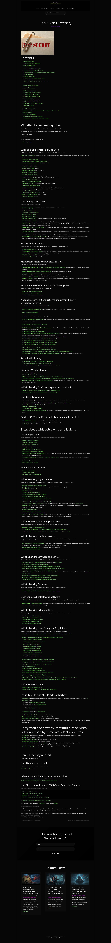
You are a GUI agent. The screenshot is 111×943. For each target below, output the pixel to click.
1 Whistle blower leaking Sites (28, 61)
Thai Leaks (24, 713)
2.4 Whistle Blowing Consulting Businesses (32, 92)
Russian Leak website (31, 176)
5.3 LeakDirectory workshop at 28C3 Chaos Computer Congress (36, 118)
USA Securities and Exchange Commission (30, 376)
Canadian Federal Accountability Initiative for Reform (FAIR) (34, 494)
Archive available (41, 711)
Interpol (23, 312)
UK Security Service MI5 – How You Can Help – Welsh (44, 344)
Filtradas (24, 183)
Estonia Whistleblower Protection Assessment (32, 642)
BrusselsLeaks (25, 159)
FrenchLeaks (24, 172)
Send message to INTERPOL (32, 312)
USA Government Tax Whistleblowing (30, 363)
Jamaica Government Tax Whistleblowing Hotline (50, 365)
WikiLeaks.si (24, 190)
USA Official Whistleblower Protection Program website (33, 496)
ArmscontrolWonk (25, 408)
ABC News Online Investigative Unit (30, 267)
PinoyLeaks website (32, 216)
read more (25, 911)
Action (58, 8)
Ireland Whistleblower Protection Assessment (32, 646)
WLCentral (24, 440)
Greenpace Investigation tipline (35, 291)
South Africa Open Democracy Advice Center (31, 511)
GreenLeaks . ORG (26, 293)
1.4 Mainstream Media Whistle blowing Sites (32, 68)
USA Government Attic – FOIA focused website (31, 422)
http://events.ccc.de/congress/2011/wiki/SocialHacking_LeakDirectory (37, 800)
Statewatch (24, 404)
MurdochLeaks (25, 227)
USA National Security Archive (28, 420)
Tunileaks (24, 470)
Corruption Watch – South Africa (40, 236)
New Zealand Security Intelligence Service (34, 319)
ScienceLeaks (24, 181)
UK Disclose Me (25, 564)
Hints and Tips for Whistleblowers (29, 453)
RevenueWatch (25, 163)
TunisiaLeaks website (31, 470)
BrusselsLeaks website (33, 159)
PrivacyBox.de (25, 739)
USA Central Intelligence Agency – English (45, 347)
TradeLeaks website (32, 214)
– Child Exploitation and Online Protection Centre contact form (39, 327)
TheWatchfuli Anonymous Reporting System (31, 566)
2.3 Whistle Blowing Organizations (30, 90)
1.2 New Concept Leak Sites (29, 65)
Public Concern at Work (27, 514)
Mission (43, 8)
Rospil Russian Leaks (26, 474)
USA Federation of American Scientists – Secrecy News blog (43, 403)
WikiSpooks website (32, 218)
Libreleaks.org (25, 460)
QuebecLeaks (24, 177)
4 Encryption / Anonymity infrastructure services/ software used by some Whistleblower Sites (41, 110)
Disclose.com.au (25, 577)
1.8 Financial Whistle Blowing (29, 76)
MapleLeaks (24, 220)
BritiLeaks (24, 223)
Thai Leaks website (31, 713)
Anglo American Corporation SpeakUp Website (31, 623)
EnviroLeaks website (32, 174)
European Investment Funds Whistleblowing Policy (32, 619)
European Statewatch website (33, 404)
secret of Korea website (37, 254)
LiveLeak (24, 256)
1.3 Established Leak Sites (28, 67)
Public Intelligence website (36, 251)
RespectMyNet (25, 390)
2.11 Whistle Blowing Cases (28, 105)
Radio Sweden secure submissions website (37, 273)
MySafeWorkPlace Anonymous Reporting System (32, 568)
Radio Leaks (24, 273)
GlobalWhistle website (35, 449)
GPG (23, 743)
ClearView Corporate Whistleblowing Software (31, 592)
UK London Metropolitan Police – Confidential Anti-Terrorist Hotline (52, 337)
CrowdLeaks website (32, 442)
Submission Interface (58, 562)
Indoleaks (24, 168)
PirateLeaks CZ (25, 165)
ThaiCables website (31, 472)
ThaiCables (24, 472)
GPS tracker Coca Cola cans (36, 706)
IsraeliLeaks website (32, 210)
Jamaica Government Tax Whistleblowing (30, 365)
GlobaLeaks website (32, 599)
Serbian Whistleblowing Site (32, 462)
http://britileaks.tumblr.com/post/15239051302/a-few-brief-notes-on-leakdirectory (37, 779)
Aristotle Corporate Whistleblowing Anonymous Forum (33, 590)
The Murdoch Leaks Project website (37, 227)
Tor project (26, 735)
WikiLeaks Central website (32, 440)
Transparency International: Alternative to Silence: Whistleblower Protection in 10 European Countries (42, 637)
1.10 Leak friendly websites (28, 80)
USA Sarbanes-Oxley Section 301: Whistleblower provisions (34, 674)
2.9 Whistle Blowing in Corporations (30, 101)
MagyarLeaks (24, 194)
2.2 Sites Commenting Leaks (29, 88)
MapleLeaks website (32, 220)
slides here (56, 803)
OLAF (23, 380)
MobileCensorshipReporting (27, 392)
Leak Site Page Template (27, 142)
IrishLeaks (24, 170)
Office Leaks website (32, 209)
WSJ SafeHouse (25, 275)
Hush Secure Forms (34, 741)
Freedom (52, 8)
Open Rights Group (53, 392)
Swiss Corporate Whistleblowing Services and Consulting (33, 570)
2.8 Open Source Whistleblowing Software (31, 100)
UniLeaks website (30, 187)
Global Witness (25, 406)
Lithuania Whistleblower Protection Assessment (32, 652)
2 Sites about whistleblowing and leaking (30, 85)
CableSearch (24, 446)
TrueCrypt (24, 744)
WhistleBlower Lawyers (27, 527)
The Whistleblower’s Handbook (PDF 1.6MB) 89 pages (48, 457)
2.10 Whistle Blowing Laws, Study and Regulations (33, 103)
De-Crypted (70, 8)
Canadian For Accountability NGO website (31, 492)
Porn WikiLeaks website (34, 718)
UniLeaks (24, 187)
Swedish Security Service (27, 324)
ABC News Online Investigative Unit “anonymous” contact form (52, 267)
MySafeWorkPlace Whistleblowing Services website (53, 568)
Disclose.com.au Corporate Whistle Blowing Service (40, 577)
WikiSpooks (24, 218)
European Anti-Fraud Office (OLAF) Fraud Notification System (39, 380)
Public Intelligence (26, 251)
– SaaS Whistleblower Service (40, 562)
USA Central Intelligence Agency (29, 347)
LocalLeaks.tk (25, 715)
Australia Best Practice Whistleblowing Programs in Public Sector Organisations (38, 659)
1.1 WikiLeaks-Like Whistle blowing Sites (31, 63)
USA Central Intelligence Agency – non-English (46, 349)
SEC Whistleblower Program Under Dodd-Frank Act (51, 376)
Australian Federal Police (27, 306)
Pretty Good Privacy (43, 743)
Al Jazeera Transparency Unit (28, 271)
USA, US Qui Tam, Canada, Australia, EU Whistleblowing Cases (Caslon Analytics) (39, 689)
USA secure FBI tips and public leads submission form (49, 353)
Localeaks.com (25, 212)
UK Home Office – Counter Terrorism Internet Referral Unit (46, 333)
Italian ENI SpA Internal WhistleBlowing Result (31, 615)
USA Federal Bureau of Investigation (29, 353)
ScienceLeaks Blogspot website (34, 181)
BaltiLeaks (24, 189)
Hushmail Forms (25, 741)
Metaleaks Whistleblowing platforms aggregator (36, 410)
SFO (23, 374)
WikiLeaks (24, 155)
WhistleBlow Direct (26, 547)
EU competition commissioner (28, 378)
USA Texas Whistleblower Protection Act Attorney (32, 668)
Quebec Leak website (32, 177)
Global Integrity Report (26, 505)
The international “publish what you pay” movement (32, 503)
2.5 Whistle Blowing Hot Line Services (31, 94)
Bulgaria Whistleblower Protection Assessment (32, 639)
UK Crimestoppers (25, 331)
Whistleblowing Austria (26, 490)
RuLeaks (24, 176)
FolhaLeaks (24, 278)
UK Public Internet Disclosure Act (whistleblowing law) (33, 670)
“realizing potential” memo (34, 707)
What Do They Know (26, 423)
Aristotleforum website (50, 590)
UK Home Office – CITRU (27, 333)
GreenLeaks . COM (26, 295)
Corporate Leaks (25, 185)
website (29, 189)
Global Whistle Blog (26, 449)
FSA (23, 373)
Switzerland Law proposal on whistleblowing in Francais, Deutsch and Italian (37, 664)
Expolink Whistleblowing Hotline (34, 549)
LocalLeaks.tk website (33, 714)
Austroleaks (24, 276)
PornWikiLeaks (25, 718)
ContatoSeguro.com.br (26, 579)
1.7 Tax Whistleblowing (28, 74)
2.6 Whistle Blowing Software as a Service (31, 96)
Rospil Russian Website (36, 474)
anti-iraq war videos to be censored (37, 702)
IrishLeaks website (31, 170)
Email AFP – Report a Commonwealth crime (42, 306)
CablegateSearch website (35, 447)
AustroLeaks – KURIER (33, 276)
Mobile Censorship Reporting (40, 392)
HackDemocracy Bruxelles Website (37, 451)
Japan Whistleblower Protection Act (29, 662)
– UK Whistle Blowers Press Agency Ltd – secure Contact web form (53, 529)
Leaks (35, 897)
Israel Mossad (29, 316)
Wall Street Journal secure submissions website (39, 274)
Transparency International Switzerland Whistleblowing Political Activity (36, 500)
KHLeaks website (30, 196)
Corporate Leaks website (35, 185)
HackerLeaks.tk (25, 716)
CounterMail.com (25, 746)
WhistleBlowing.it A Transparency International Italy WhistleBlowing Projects (38, 501)
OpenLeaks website (32, 207)
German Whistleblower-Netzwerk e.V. (29, 488)
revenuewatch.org (79, 503)
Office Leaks (24, 209)
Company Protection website (52, 570)
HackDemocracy (25, 451)
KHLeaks (24, 196)
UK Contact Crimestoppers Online (38, 331)
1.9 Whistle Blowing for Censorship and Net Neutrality (34, 78)
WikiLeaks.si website (32, 190)
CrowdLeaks (24, 442)
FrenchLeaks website (32, 172)
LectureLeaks (24, 234)
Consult (63, 8)
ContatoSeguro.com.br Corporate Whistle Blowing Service (44, 579)
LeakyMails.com (25, 192)
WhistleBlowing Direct (35, 547)
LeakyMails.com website (35, 192)
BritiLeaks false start (26, 222)
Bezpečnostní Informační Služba (34, 309)
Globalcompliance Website (53, 571)
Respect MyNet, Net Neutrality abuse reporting (38, 390)
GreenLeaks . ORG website (36, 293)
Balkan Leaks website (32, 166)
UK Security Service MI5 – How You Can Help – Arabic (45, 342)
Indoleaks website (30, 168)
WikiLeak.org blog (26, 444)
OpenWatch (24, 231)
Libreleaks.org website (33, 460)
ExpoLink (24, 549)
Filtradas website (30, 183)
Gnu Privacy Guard (29, 743)
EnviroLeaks (24, 174)
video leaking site (30, 256)
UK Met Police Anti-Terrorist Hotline (29, 337)
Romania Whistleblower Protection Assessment (32, 654)
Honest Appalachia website (36, 603)
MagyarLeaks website (32, 194)
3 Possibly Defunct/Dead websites (29, 108)
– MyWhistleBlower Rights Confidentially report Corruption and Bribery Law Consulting (51, 531)
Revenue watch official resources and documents (39, 163)
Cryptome (24, 249)
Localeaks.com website (33, 212)
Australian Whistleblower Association (29, 509)
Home (38, 8)
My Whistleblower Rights (27, 531)
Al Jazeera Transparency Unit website (43, 271)
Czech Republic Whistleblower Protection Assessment (34, 641)
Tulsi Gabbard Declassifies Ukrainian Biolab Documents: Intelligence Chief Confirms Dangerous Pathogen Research (55, 891)
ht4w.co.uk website (41, 453)
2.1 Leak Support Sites (27, 87)
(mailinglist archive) (67, 403)
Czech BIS (24, 309)
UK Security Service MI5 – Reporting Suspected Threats (44, 340)
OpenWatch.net (31, 231)
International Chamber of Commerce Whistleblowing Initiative (34, 513)
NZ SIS (23, 319)
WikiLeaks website (31, 155)
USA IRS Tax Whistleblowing (45, 363)
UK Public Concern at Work (38, 514)
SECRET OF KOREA (26, 254)
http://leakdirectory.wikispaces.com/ (28, 768)
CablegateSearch (25, 447)
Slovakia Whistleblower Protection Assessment (32, 655)
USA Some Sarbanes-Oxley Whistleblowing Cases (32, 687)
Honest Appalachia (26, 603)
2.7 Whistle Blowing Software (29, 98)
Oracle (25, 897)
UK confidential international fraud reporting (34, 374)
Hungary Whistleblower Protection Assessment (32, 644)
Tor (22, 735)
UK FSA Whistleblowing (30, 373)
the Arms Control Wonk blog (36, 408)
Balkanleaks (24, 166)
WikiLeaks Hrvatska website (41, 161)
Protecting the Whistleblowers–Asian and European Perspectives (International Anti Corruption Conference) (44, 679)
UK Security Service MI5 (27, 340)
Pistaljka (23, 462)
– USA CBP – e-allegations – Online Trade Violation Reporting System (57, 351)
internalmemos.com (26, 698)
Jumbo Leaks (24, 179)
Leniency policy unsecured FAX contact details (64, 378)
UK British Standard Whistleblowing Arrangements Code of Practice (36, 675)
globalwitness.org (32, 406)
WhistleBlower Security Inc (27, 562)
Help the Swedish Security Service (40, 324)
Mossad (23, 316)
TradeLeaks (24, 214)
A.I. (47, 8)
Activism (58, 26)
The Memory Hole (25, 711)
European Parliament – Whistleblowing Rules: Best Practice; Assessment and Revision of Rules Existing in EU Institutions (47, 634)
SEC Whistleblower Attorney (39, 527)
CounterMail (32, 746)
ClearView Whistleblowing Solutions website (51, 592)
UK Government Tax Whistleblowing (29, 361)
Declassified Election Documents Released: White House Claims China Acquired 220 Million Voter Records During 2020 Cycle (30, 891)
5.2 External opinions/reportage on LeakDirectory (33, 116)
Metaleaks (24, 410)
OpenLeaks (24, 207)
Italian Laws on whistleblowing (28, 666)
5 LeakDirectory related (27, 112)
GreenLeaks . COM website (36, 295)
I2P (23, 737)
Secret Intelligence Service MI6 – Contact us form (48, 338)
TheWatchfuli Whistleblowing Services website (50, 566)
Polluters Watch (25, 291)
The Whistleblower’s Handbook (29, 457)
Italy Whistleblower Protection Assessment (31, 648)
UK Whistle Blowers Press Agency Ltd (30, 529)
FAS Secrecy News (26, 403)
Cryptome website (31, 249)
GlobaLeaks (24, 599)
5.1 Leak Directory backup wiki (29, 114)
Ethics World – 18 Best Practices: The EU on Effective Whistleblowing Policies (38, 661)
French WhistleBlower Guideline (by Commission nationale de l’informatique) (38, 672)
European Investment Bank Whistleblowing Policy (32, 621)
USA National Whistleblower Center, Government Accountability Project (36, 498)
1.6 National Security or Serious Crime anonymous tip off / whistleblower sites (39, 72)
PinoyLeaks (24, 216)
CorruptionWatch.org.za (27, 236)
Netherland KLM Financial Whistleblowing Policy (32, 617)
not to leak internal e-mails (41, 704)
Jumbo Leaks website (32, 179)
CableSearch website (32, 446)
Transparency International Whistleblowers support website (34, 485)
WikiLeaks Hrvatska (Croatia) (28, 161)
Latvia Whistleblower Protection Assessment (32, 650)
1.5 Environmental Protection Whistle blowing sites (33, 70)
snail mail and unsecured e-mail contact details (44, 378)
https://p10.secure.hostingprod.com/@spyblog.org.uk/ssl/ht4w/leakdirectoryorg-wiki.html (39, 780)
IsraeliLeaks (24, 210)
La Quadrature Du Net (55, 390)
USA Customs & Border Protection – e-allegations (32, 351)
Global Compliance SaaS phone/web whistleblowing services (34, 571)
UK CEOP (24, 327)
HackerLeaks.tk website (35, 716)
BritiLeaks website (36, 222)
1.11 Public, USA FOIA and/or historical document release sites (36, 81)
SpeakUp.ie (24, 487)
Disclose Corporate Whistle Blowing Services (39, 564)
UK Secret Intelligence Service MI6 (29, 339)
